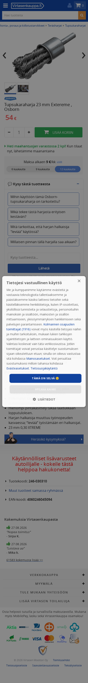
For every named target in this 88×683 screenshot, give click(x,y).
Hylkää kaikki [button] (45, 389)
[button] (44, 399)
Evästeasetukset (17, 368)
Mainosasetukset (38, 358)
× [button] (79, 280)
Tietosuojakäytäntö (44, 368)
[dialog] (44, 341)
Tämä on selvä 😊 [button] (45, 378)
